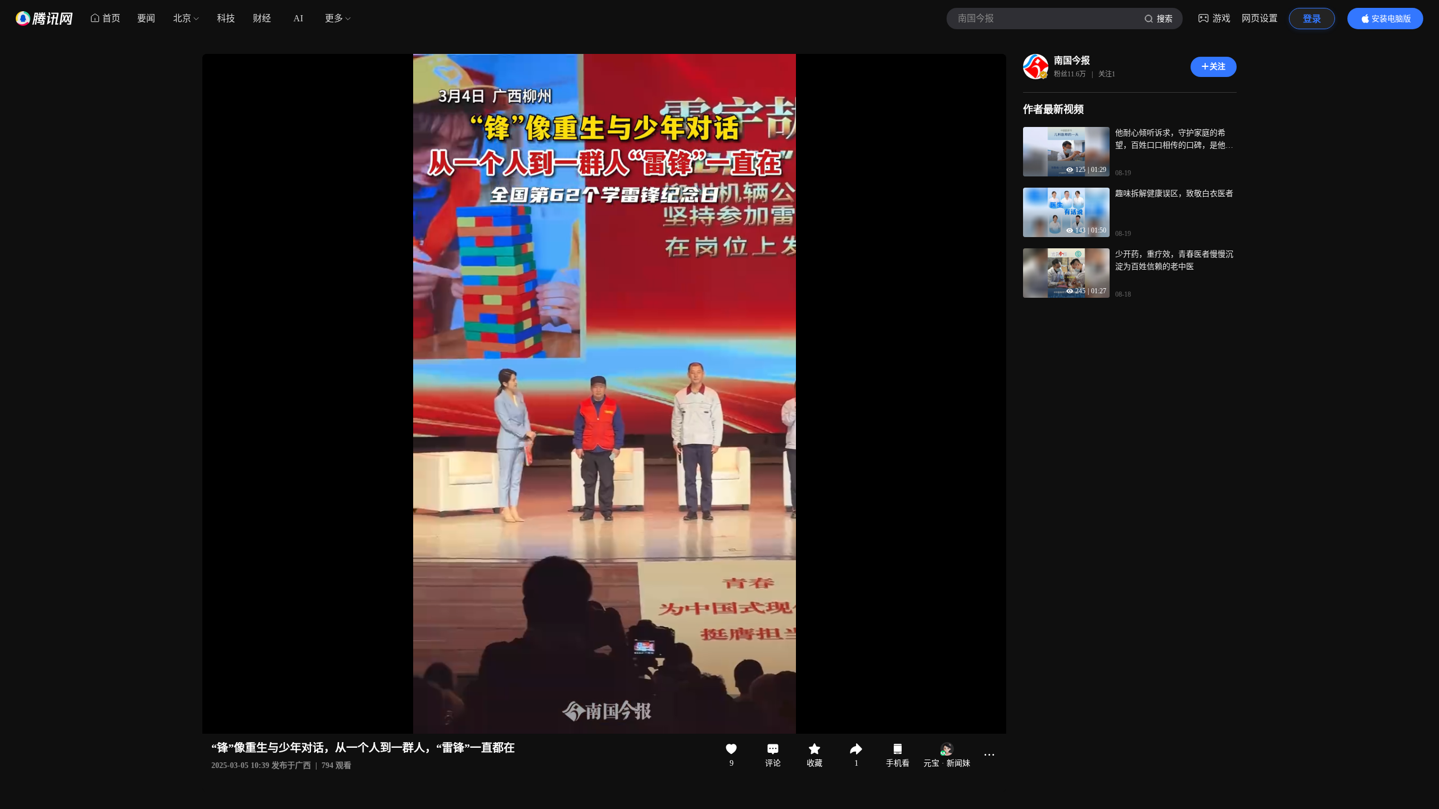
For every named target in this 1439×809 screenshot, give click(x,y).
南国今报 (1072, 60)
